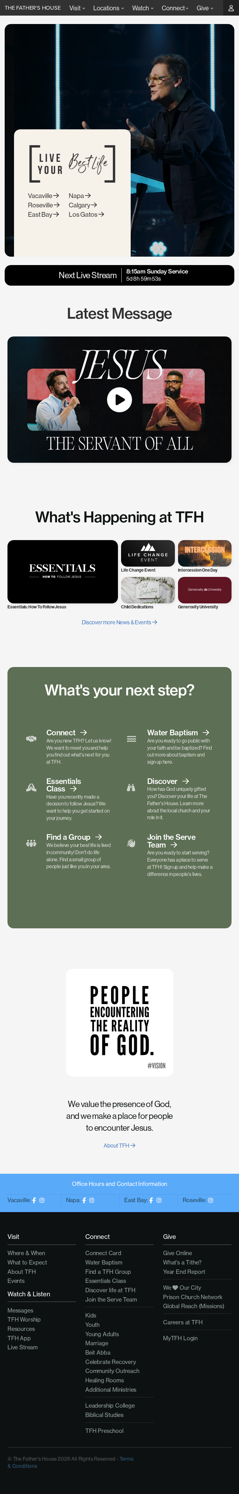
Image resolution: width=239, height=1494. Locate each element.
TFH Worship (24, 1319)
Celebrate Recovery (110, 1362)
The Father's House (33, 8)
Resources (21, 1328)
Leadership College (110, 1405)
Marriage (96, 1343)
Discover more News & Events (117, 622)
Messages (20, 1310)
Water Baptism (103, 1262)
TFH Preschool (104, 1430)
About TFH (117, 1145)
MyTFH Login (180, 1338)
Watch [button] (141, 8)
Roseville (41, 205)
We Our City (182, 1287)
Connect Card (103, 1253)
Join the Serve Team (111, 1299)
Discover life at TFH (110, 1290)
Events (16, 1280)
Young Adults (102, 1334)
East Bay (40, 214)
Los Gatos (83, 214)
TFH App (19, 1338)
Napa (77, 195)
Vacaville (40, 195)
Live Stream (22, 1347)
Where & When (26, 1253)
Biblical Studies (104, 1415)
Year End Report (184, 1271)
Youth (92, 1324)
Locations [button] (106, 8)
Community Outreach (112, 1371)
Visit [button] (75, 8)
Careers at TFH (182, 1322)
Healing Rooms (104, 1380)
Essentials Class (105, 1280)
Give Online (177, 1253)
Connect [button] (173, 8)
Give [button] (203, 8)
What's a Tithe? (182, 1262)
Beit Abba (97, 1352)
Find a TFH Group (108, 1271)
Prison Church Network (193, 1297)
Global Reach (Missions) (193, 1306)
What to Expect (27, 1262)
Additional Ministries (110, 1389)
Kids (90, 1315)
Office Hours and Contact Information (119, 1183)
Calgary (80, 205)
